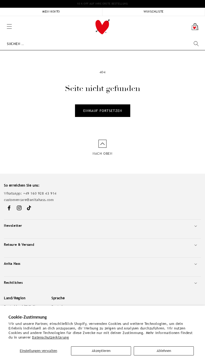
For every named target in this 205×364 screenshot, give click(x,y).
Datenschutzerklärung (50, 337)
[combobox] (103, 44)
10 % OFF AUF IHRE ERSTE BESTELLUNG (102, 3)
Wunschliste (154, 11)
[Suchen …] (196, 44)
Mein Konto (51, 11)
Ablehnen (164, 351)
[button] (2, 18)
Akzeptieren (101, 351)
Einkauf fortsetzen (102, 111)
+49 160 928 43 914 (40, 193)
